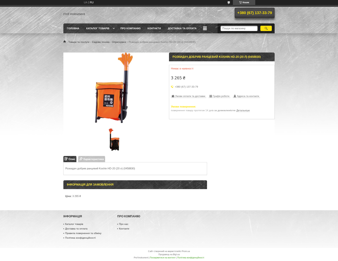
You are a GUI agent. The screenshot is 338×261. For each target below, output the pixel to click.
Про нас (123, 224)
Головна (73, 28)
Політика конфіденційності (80, 237)
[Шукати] (266, 28)
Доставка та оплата (182, 28)
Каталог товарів (97, 28)
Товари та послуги (78, 42)
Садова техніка (100, 42)
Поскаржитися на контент (163, 257)
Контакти (154, 28)
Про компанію (130, 28)
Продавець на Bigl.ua (169, 254)
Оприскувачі (119, 42)
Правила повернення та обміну (83, 233)
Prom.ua (186, 251)
